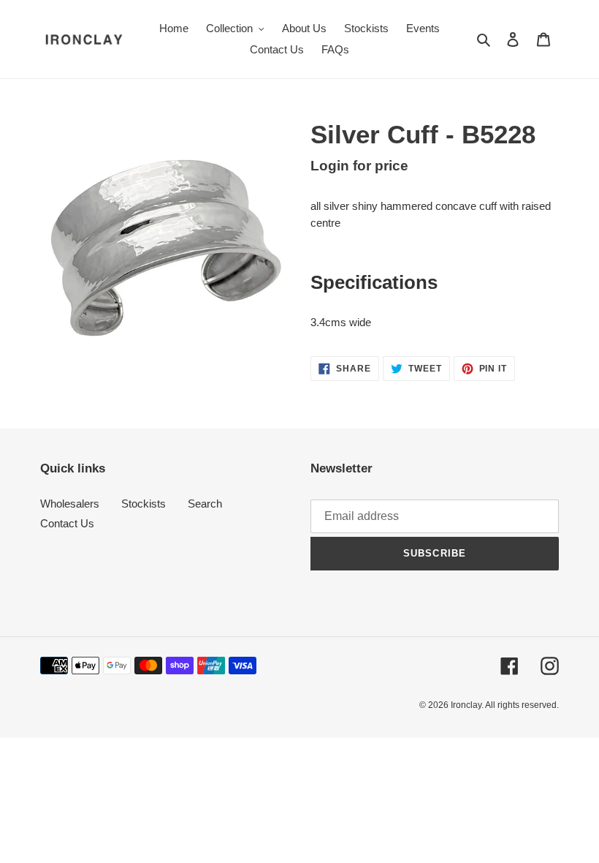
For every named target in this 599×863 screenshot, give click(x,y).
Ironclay (466, 705)
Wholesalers (69, 503)
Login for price (359, 165)
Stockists (143, 503)
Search (205, 503)
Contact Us (67, 523)
